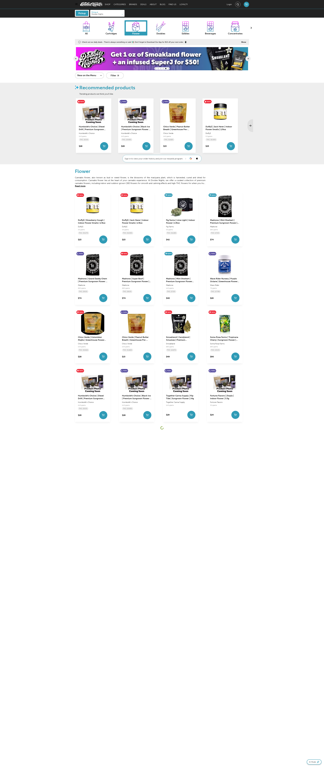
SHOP (107, 4)
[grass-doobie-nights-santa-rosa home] (91, 4)
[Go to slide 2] (158, 68)
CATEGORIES (120, 4)
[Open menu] (76, 4)
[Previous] (75, 58)
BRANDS (133, 4)
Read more (80, 186)
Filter (113, 75)
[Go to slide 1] (155, 68)
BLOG (162, 4)
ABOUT (153, 4)
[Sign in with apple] (196, 158)
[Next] (248, 58)
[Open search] (237, 4)
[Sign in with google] (190, 158)
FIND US (172, 4)
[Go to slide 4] (163, 68)
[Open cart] (246, 4)
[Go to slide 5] (165, 68)
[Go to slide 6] (168, 68)
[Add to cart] (104, 146)
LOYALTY (184, 4)
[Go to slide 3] (160, 68)
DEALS (143, 4)
